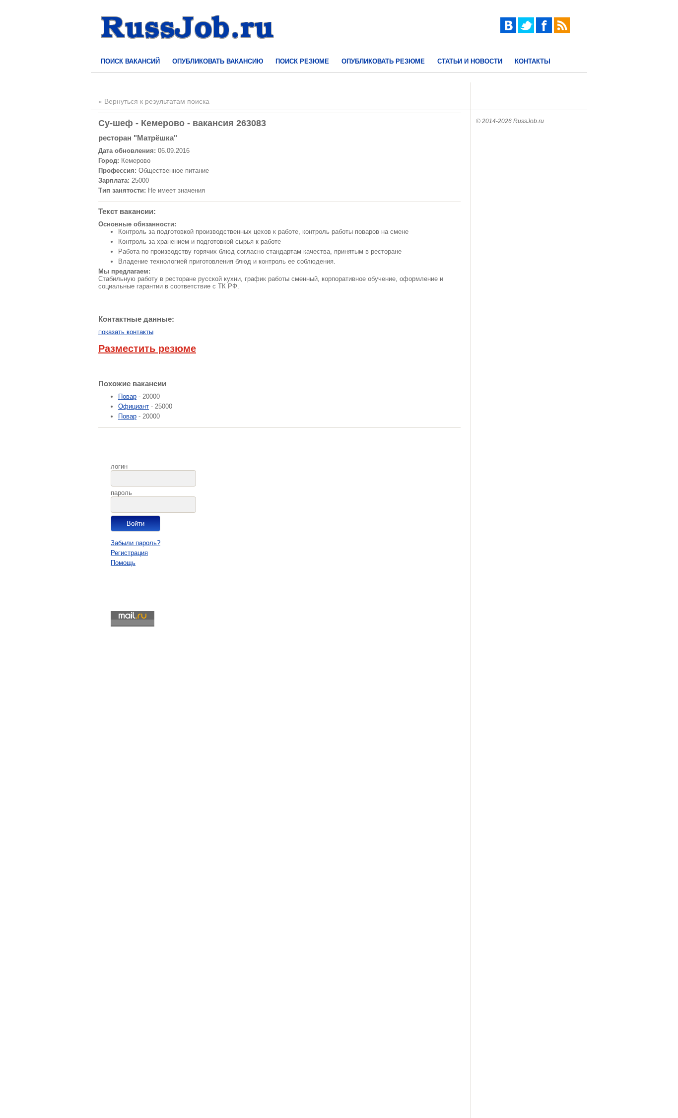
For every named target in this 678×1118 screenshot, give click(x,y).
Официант (133, 406)
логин (119, 466)
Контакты (532, 61)
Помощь (123, 562)
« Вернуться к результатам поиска (153, 101)
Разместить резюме (147, 348)
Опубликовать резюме (383, 61)
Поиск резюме (302, 61)
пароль (121, 492)
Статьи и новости (469, 61)
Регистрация (129, 553)
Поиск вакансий (130, 61)
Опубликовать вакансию (217, 61)
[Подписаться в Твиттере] (526, 31)
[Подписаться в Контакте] (508, 31)
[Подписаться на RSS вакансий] (562, 31)
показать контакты (125, 332)
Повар (127, 396)
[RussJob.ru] (187, 47)
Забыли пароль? (135, 543)
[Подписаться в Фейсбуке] (544, 31)
